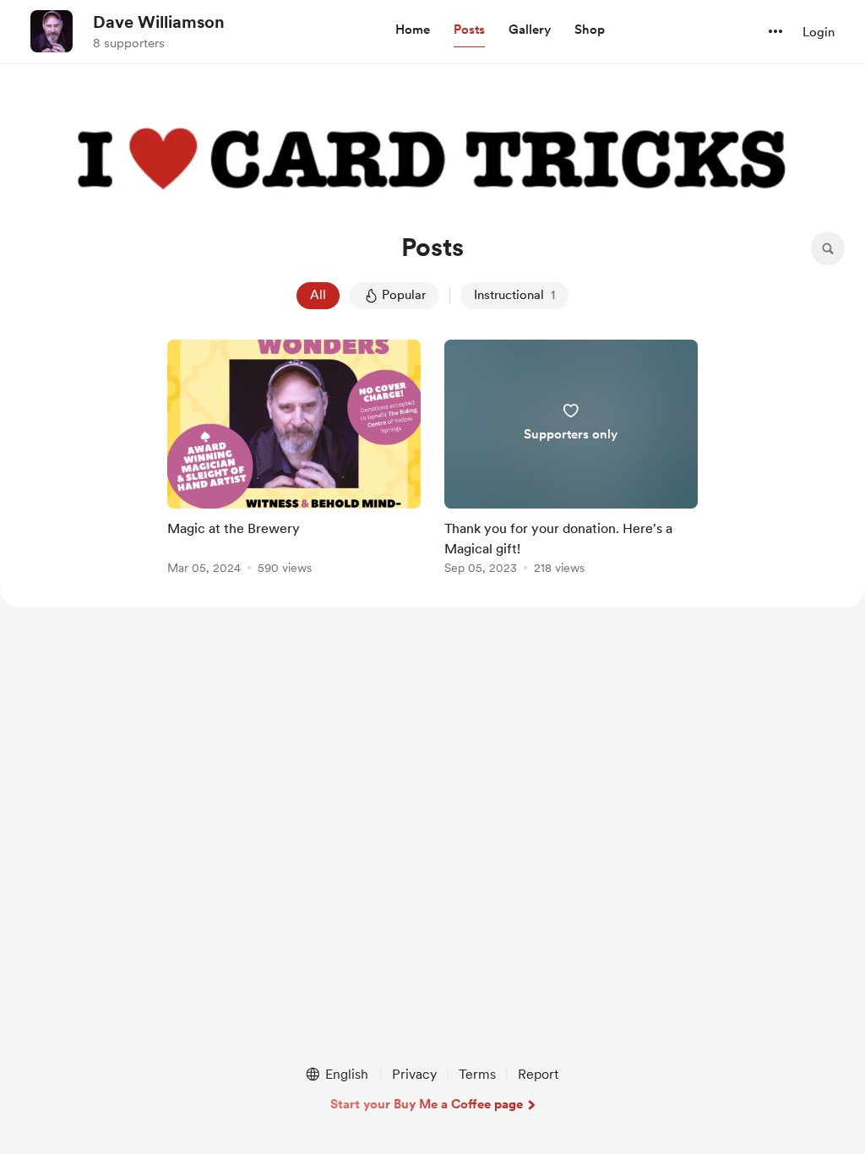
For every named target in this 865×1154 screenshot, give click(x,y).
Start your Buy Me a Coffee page (426, 1104)
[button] (412, 30)
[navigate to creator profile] (51, 31)
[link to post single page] (293, 460)
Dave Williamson (159, 22)
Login (818, 32)
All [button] (318, 294)
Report (538, 1074)
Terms (477, 1074)
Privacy (414, 1074)
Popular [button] (404, 294)
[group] (293, 460)
